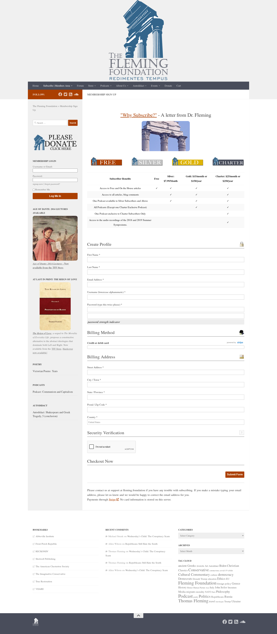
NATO (208, 591)
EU (228, 579)
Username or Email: (43, 166)
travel (212, 601)
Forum (80, 85)
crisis (230, 570)
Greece (236, 583)
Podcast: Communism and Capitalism (53, 392)
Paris (213, 592)
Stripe (112, 499)
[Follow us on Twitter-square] (65, 94)
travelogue (220, 601)
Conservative (198, 569)
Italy (212, 587)
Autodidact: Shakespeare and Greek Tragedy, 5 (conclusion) (51, 414)
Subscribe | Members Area (56, 85)
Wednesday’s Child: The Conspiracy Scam (148, 536)
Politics (205, 596)
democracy (226, 574)
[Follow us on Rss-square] (70, 94)
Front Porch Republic (46, 543)
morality (200, 591)
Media (182, 591)
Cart (178, 85)
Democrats (185, 578)
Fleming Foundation (197, 583)
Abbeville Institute (45, 536)
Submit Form (235, 474)
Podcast (185, 596)
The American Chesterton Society (52, 566)
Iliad (207, 588)
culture (213, 574)
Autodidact (138, 85)
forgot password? (52, 184)
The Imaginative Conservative (50, 573)
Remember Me (42, 189)
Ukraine (236, 601)
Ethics (221, 578)
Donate (168, 85)
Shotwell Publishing (45, 558)
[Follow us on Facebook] (60, 94)
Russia (228, 596)
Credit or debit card (98, 343)
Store (90, 85)
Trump (227, 601)
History (182, 587)
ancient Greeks (187, 566)
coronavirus (214, 570)
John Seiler (221, 587)
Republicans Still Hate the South (141, 543)
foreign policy (224, 583)
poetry (195, 597)
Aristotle (200, 565)
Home (36, 85)
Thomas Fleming (193, 601)
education (212, 578)
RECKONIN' (42, 551)
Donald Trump (200, 578)
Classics (183, 570)
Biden (222, 566)
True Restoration (44, 581)
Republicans (217, 596)
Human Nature (199, 587)
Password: (38, 176)
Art (206, 565)
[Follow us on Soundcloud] (76, 94)
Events (154, 85)
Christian (233, 565)
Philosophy (223, 591)
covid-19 (223, 570)
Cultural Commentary (194, 574)
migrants (190, 591)
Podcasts (104, 85)
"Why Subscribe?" (138, 114)
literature (232, 587)
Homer (190, 587)
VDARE (40, 588)
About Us (121, 85)
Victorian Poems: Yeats (45, 371)
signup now (38, 184)
